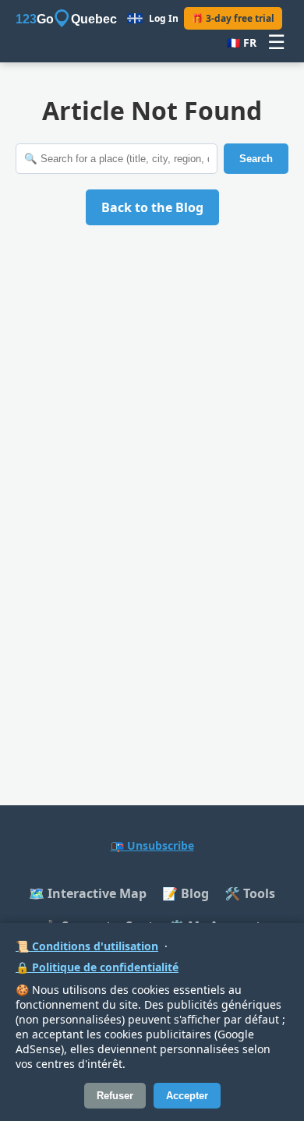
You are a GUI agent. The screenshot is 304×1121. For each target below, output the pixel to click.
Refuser (115, 1096)
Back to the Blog (152, 207)
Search (256, 158)
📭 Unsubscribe (152, 845)
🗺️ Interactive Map (88, 893)
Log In (164, 18)
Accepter (187, 1096)
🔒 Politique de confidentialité (97, 967)
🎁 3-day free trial (233, 18)
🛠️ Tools (249, 893)
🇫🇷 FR (241, 42)
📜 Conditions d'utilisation (87, 946)
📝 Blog (185, 893)
